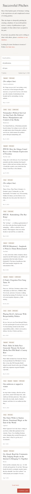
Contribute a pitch (23, 490)
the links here (10, 47)
